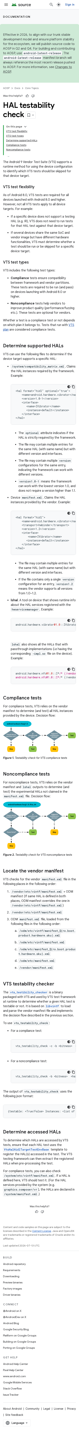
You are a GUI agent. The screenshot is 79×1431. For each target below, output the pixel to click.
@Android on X (12, 1311)
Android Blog (11, 1323)
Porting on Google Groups (19, 1348)
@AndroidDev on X (14, 1317)
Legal (46, 1408)
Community (33, 1408)
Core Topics (32, 88)
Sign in (69, 4)
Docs (17, 88)
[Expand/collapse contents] (25, 126)
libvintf (52, 1006)
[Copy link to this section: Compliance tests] (45, 698)
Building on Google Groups (19, 1341)
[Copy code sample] (73, 386)
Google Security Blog (16, 1329)
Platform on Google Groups (19, 1335)
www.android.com (14, 1376)
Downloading (11, 1276)
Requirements (11, 1270)
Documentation (16, 16)
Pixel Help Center (13, 1370)
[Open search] (51, 4)
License (58, 1408)
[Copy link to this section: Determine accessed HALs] (64, 1132)
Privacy (71, 1408)
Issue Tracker (11, 1394)
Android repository (14, 1264)
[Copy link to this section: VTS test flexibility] (38, 187)
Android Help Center (15, 1364)
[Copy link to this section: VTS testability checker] (58, 984)
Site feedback (14, 1414)
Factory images (12, 1288)
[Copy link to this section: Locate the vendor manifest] (67, 871)
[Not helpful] (33, 96)
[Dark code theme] (69, 386)
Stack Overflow (12, 1388)
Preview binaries (12, 1282)
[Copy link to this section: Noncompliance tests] (54, 774)
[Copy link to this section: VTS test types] (32, 262)
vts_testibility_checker (28, 992)
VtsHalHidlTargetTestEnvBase (26, 1149)
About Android (12, 1408)
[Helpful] (27, 96)
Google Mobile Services (17, 1382)
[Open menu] (6, 4)
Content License (41, 1231)
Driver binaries (11, 1294)
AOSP (6, 88)
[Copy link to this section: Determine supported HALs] (67, 346)
